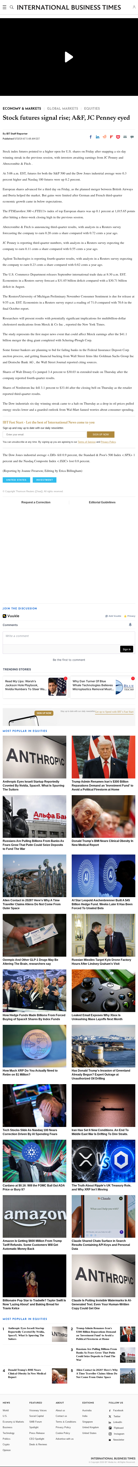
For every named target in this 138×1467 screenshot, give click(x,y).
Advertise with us (65, 1439)
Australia (86, 1410)
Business (7, 1427)
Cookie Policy (63, 1433)
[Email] (125, 137)
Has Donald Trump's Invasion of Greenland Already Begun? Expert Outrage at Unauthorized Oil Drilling (101, 1074)
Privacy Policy (108, 442)
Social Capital (36, 1416)
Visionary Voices (38, 1410)
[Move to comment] (132, 137)
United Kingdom (90, 1427)
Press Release (37, 1433)
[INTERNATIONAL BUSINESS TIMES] (69, 8)
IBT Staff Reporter (17, 133)
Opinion (7, 1450)
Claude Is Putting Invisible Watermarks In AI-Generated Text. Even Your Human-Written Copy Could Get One (102, 1304)
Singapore (87, 1421)
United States (89, 1433)
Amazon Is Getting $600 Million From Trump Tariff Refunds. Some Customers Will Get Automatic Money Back (32, 1244)
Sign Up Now (44, 713)
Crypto (6, 1444)
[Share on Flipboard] (111, 137)
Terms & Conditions (66, 1421)
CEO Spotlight (36, 1439)
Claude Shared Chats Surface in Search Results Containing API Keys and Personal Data (101, 1244)
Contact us (61, 1416)
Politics (6, 1439)
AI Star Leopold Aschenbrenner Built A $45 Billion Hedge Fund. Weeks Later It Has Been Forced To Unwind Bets (102, 904)
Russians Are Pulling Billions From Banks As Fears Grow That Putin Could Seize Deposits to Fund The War (33, 844)
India (84, 1416)
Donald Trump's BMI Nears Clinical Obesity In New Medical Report (27, 1373)
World (6, 1410)
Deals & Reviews (38, 1444)
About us (60, 1410)
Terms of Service (87, 442)
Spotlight (33, 1427)
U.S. (5, 1416)
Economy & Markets (13, 1421)
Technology (9, 1433)
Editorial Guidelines (102, 502)
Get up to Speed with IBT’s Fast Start (114, 712)
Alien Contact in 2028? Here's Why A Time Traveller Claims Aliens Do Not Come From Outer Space (32, 904)
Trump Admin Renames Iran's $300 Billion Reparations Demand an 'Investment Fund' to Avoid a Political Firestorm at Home (102, 785)
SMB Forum (35, 1421)
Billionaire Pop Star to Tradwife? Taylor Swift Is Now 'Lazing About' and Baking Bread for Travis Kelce (34, 1304)
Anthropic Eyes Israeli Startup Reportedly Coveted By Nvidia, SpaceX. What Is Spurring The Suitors (33, 785)
